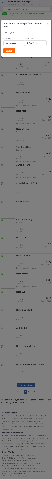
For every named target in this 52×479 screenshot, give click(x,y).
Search (9, 51)
